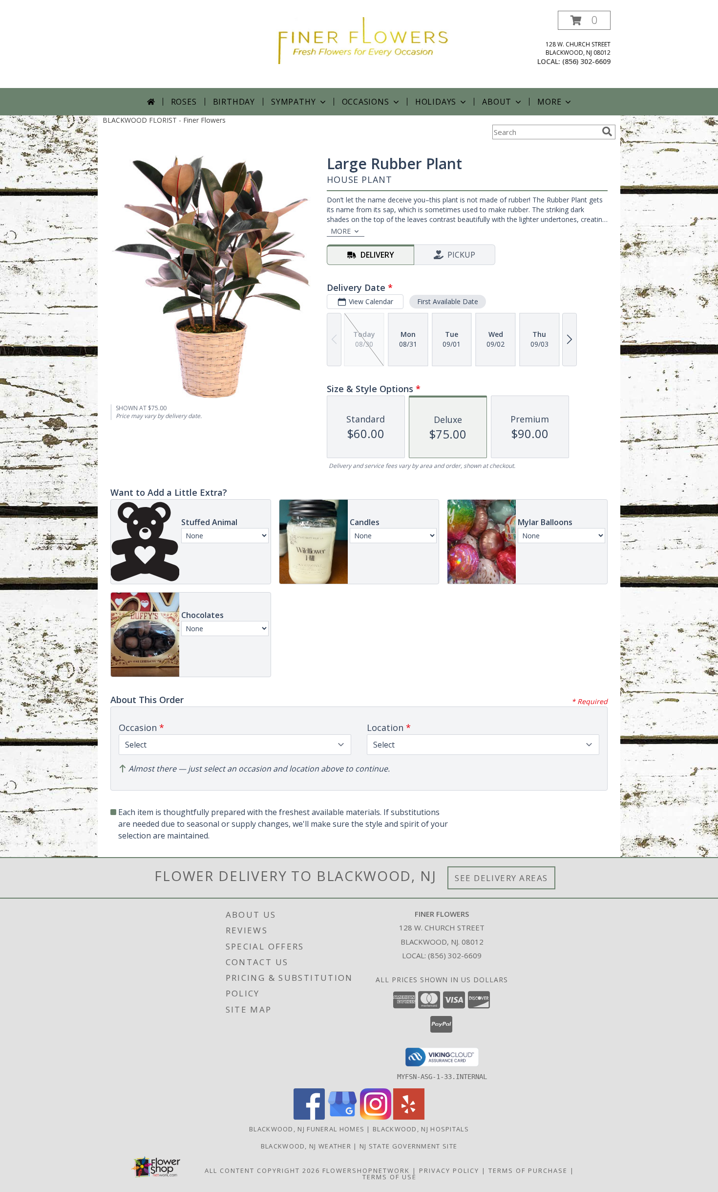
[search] (607, 131)
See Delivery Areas (501, 877)
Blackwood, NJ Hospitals (421, 1129)
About (496, 101)
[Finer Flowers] (363, 39)
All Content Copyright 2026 (262, 1170)
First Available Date (447, 301)
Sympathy (293, 101)
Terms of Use (389, 1176)
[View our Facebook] (309, 1117)
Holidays (435, 101)
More (549, 101)
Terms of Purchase (528, 1170)
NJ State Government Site (408, 1146)
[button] (584, 20)
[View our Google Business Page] (342, 1117)
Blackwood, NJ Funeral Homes (306, 1129)
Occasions (365, 101)
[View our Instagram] (375, 1117)
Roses (184, 101)
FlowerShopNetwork (366, 1170)
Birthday (234, 101)
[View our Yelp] (408, 1117)
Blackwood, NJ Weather (306, 1146)
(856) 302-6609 (586, 61)
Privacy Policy (449, 1170)
